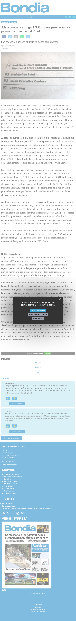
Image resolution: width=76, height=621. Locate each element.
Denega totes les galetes (38, 314)
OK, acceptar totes (38, 310)
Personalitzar (38, 318)
